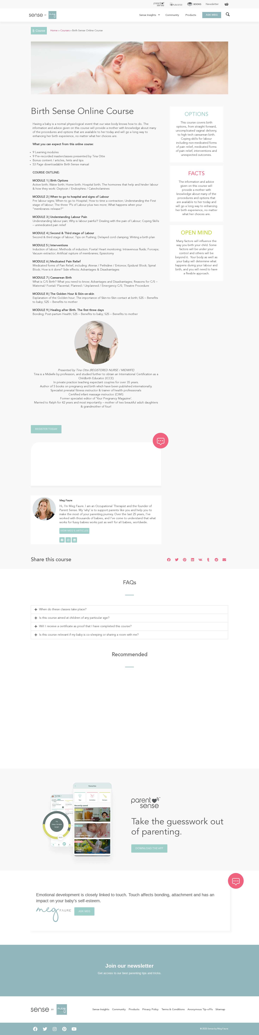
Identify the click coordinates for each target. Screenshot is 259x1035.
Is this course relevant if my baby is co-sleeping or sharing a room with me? (89, 634)
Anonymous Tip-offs (200, 1009)
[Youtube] (74, 1028)
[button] (169, 560)
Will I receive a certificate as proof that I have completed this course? (85, 626)
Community (172, 15)
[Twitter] (45, 1028)
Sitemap (220, 1009)
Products (190, 15)
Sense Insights (147, 15)
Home (54, 30)
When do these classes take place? (63, 609)
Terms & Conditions (173, 1009)
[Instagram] (68, 540)
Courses (65, 30)
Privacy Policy (150, 1009)
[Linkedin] (74, 540)
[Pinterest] (64, 1028)
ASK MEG (212, 15)
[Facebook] (62, 540)
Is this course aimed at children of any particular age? (74, 617)
